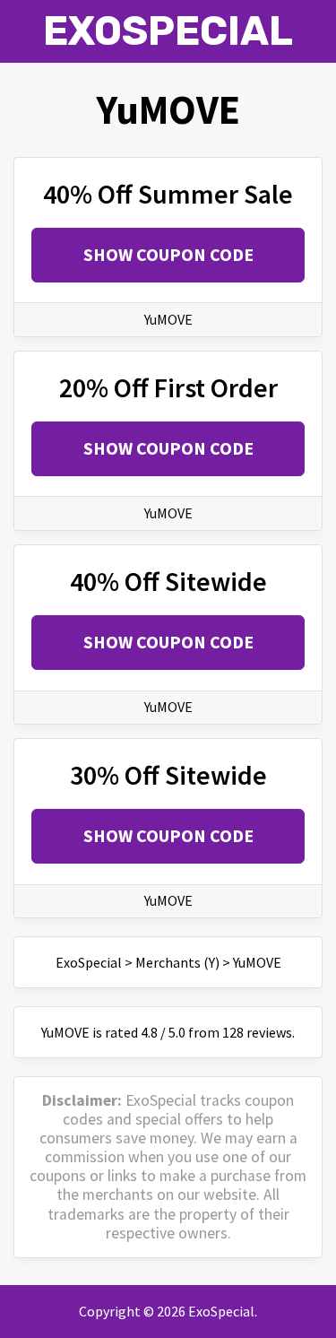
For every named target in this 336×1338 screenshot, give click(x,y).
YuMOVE (168, 319)
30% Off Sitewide (168, 775)
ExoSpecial (168, 31)
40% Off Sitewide (168, 581)
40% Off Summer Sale (168, 194)
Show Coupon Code (168, 254)
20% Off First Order (168, 387)
